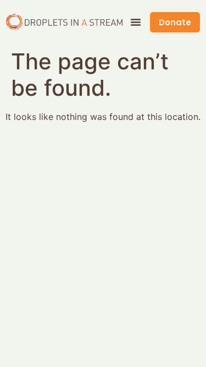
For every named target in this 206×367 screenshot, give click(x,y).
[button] (135, 22)
